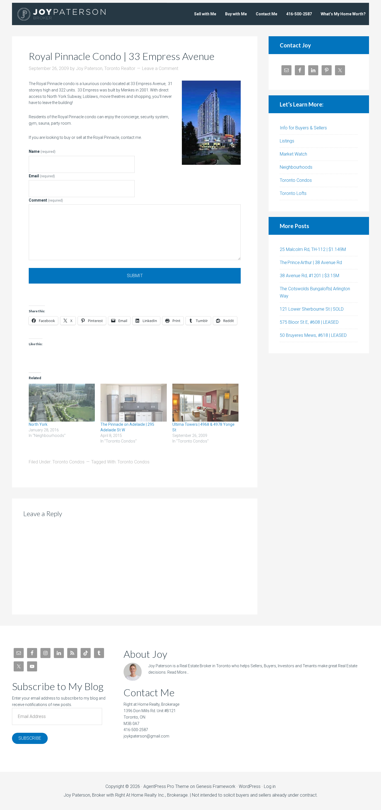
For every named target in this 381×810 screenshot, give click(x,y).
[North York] (62, 403)
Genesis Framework (215, 786)
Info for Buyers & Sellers (303, 127)
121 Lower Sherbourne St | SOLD (312, 309)
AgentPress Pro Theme (166, 786)
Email (42, 176)
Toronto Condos (68, 462)
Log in (270, 786)
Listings (287, 141)
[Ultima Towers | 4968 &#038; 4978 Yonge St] (205, 403)
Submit (135, 275)
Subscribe (29, 738)
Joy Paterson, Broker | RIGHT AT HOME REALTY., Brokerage (69, 14)
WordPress (250, 786)
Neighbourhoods (296, 167)
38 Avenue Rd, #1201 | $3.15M (309, 275)
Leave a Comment (160, 68)
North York (38, 424)
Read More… (178, 672)
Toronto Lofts (293, 193)
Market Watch (293, 154)
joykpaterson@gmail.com (146, 736)
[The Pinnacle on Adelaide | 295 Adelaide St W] (133, 403)
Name (42, 151)
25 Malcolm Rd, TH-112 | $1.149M (313, 249)
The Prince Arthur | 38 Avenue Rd (311, 262)
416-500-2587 (136, 729)
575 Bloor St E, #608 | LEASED (309, 322)
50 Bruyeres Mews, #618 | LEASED (313, 335)
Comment (46, 200)
